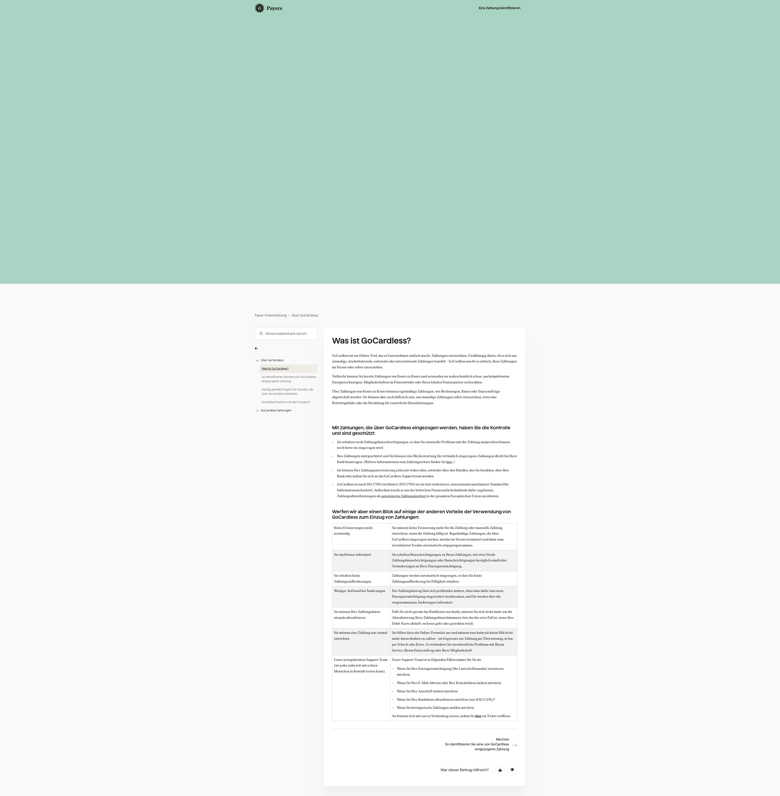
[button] (286, 348)
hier (478, 716)
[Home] (269, 8)
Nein (512, 770)
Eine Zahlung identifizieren (499, 8)
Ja (500, 770)
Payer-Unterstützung (271, 315)
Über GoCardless (304, 315)
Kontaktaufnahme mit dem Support (286, 402)
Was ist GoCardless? (275, 368)
